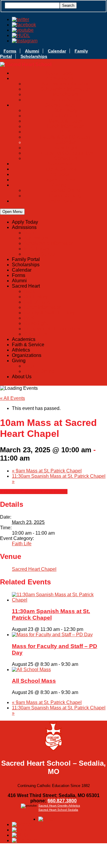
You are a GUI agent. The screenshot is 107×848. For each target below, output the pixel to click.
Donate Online (65, 190)
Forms (10, 51)
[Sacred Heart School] (25, 64)
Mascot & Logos (65, 121)
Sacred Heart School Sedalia (58, 809)
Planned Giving (65, 195)
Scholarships (34, 56)
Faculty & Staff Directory (65, 137)
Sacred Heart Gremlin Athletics (59, 805)
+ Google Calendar (20, 491)
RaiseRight (65, 147)
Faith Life (22, 543)
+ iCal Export (53, 491)
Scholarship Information (65, 89)
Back (29, 232)
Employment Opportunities (65, 153)
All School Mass (34, 681)
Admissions (36, 238)
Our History (65, 110)
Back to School (65, 99)
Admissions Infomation (65, 83)
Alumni (32, 51)
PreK (65, 131)
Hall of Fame (65, 115)
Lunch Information (65, 126)
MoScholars (65, 94)
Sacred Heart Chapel (34, 569)
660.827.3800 (62, 800)
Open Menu (12, 211)
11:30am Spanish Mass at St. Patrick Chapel (51, 614)
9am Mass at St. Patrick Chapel (47, 470)
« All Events (12, 398)
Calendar (57, 51)
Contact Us (65, 158)
